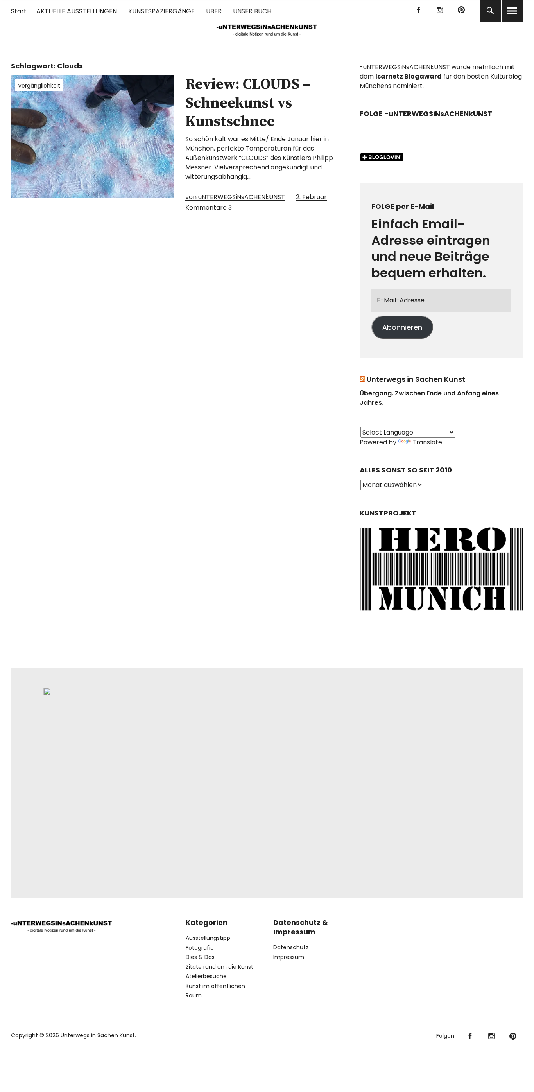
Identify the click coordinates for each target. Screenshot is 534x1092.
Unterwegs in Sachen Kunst (416, 379)
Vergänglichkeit (39, 86)
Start (19, 11)
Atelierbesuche (206, 976)
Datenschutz (290, 947)
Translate (427, 442)
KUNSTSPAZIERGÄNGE (161, 11)
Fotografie (200, 948)
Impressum (288, 957)
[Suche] (490, 11)
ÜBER (214, 11)
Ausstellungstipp (208, 938)
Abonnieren (402, 327)
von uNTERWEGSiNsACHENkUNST (235, 196)
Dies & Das (200, 957)
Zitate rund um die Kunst (219, 967)
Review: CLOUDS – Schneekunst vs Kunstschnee (248, 103)
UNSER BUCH (252, 11)
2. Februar (311, 196)
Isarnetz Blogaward (408, 76)
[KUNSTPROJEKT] (441, 612)
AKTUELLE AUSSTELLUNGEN (76, 11)
